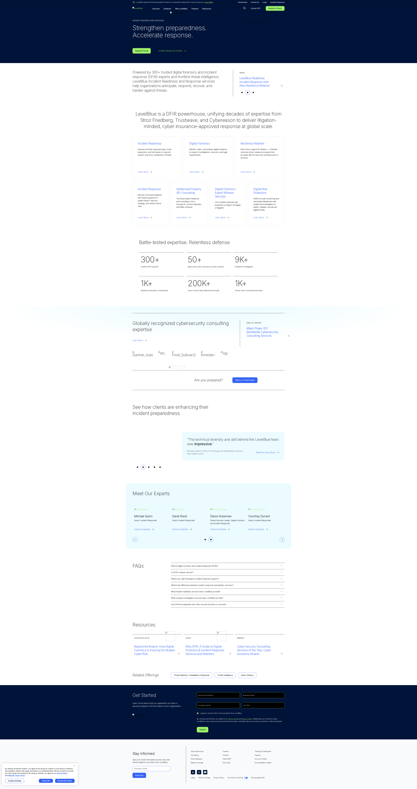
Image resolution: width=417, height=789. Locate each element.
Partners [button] (195, 9)
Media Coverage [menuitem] (197, 763)
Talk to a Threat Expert (245, 380)
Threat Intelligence (225, 675)
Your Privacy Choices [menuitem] (235, 778)
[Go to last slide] (134, 539)
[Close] (74, 765)
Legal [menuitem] (193, 778)
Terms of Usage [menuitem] (204, 778)
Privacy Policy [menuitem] (219, 778)
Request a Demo (275, 8)
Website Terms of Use (16, 775)
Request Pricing (141, 51)
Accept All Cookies (65, 781)
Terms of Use (233, 719)
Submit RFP (256, 8)
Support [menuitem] (258, 755)
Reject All (46, 781)
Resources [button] (206, 9)
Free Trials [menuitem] (226, 763)
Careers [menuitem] (226, 751)
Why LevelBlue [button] (181, 9)
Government (242, 2)
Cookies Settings (14, 781)
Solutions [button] (167, 9)
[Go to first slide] (282, 539)
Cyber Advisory (247, 675)
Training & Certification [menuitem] (263, 751)
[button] (244, 8)
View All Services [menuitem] (197, 751)
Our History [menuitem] (195, 755)
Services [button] (156, 9)
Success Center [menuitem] (261, 759)
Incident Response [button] (277, 2)
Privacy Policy (247, 719)
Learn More (208, 2)
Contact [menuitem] (225, 755)
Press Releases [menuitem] (196, 759)
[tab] (242, 92)
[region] (40, 774)
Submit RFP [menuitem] (227, 759)
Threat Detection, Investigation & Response (191, 675)
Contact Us (255, 2)
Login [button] (265, 2)
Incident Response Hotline (170, 51)
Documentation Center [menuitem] (263, 763)
